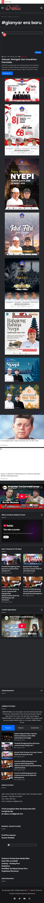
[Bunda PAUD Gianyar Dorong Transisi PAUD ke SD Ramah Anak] (32, 559)
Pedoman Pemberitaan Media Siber (16, 858)
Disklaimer (6, 866)
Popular (8, 728)
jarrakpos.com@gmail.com (14, 801)
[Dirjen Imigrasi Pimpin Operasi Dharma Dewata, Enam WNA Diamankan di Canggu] (7, 736)
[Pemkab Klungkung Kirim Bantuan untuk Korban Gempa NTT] (11, 559)
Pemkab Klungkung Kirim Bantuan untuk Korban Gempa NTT (11, 569)
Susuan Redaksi (8, 838)
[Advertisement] (22, 662)
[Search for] (41, 8)
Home (5, 16)
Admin (5, 56)
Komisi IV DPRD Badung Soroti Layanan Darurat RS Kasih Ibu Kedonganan (32, 591)
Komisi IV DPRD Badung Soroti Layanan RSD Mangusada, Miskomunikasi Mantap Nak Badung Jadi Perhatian (10, 594)
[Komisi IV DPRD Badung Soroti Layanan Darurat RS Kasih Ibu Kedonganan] (32, 582)
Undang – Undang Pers (11, 863)
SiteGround (31, 893)
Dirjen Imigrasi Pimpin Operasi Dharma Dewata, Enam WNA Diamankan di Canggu (25, 736)
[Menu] (3, 8)
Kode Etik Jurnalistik (10, 861)
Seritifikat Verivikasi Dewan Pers (15, 868)
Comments (35, 728)
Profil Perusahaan (9, 835)
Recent (20, 728)
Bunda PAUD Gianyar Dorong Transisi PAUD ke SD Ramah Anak (32, 569)
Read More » (7, 73)
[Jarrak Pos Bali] (13, 8)
